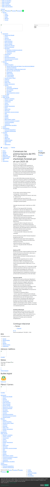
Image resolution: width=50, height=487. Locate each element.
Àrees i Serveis (4, 433)
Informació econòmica (8, 414)
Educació (5, 441)
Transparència (4, 464)
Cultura (4, 439)
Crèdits (29, 470)
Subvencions (6, 411)
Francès (6, 20)
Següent (6, 370)
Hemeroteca (5, 161)
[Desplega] (9, 148)
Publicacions (5, 346)
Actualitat (5, 147)
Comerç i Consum (7, 436)
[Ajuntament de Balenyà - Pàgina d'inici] (11, 27)
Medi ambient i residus (8, 455)
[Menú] (1, 32)
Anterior (3, 370)
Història (4, 420)
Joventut (5, 454)
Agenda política (6, 340)
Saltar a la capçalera (6, 0)
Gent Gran (5, 447)
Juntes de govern (6, 402)
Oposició (5, 399)
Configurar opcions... (5, 485)
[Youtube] (13, 10)
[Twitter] (3, 10)
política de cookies (12, 482)
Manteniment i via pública (9, 461)
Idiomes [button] (4, 12)
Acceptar (46, 485)
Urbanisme (5, 460)
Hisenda (4, 451)
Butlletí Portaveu (6, 156)
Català (6, 14)
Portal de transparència (8, 466)
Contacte (3, 9)
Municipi (3, 418)
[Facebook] (8, 10)
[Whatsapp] (23, 10)
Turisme (4, 430)
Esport (4, 444)
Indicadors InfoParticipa (8, 467)
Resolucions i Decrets (8, 407)
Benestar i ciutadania (7, 435)
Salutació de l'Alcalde (7, 396)
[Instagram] (19, 10)
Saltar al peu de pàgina (7, 6)
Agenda (4, 153)
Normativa (5, 410)
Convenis (5, 413)
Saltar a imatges (5, 3)
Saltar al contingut (6, 2)
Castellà (6, 15)
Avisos (4, 150)
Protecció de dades (32, 473)
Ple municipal (6, 401)
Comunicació (6, 438)
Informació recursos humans (9, 415)
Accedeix (3, 357)
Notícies (13, 147)
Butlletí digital (6, 158)
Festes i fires (5, 427)
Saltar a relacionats (6, 5)
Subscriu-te (3, 381)
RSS (3, 159)
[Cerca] (35, 27)
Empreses (5, 426)
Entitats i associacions (8, 429)
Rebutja (42, 485)
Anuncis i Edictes (6, 405)
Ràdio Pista (5, 155)
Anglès (6, 17)
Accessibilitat (31, 476)
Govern (4, 398)
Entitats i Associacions (8, 442)
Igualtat (4, 452)
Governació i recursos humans (10, 448)
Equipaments (4, 432)
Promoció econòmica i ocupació (10, 457)
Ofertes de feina (6, 344)
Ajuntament (3, 395)
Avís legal (30, 474)
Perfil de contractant (7, 408)
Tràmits (2, 463)
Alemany (7, 18)
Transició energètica (7, 458)
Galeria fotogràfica (7, 421)
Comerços (5, 424)
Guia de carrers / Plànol (8, 423)
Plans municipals (6, 404)
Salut (4, 449)
